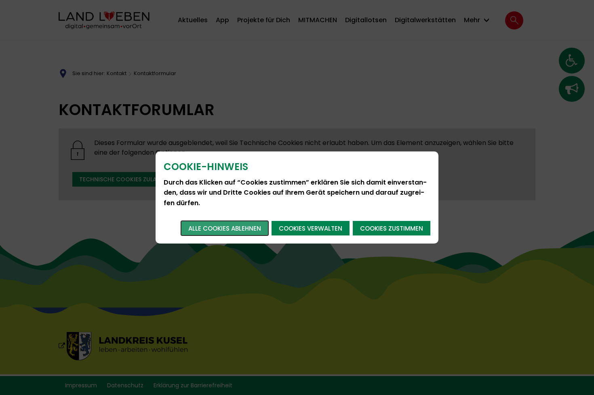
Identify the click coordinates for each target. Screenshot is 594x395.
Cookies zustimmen (391, 228)
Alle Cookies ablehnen (224, 228)
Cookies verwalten (310, 228)
